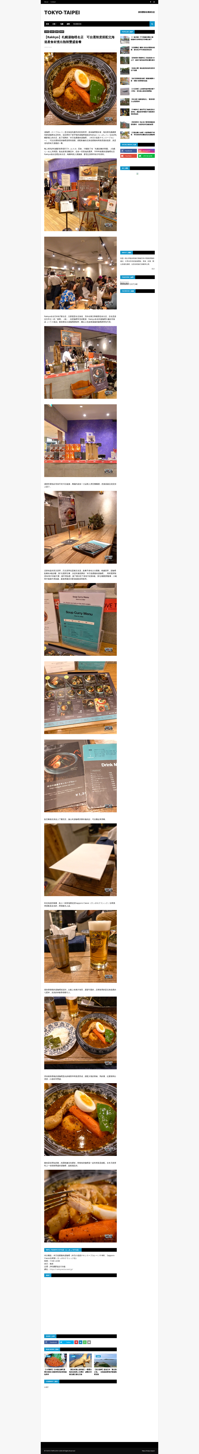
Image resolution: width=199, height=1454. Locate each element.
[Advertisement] (137, 189)
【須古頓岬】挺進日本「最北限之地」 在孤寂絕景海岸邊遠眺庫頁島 (105, 1371)
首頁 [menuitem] (47, 24)
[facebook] (151, 2)
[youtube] (128, 156)
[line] (146, 156)
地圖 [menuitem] (61, 24)
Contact (53, 2)
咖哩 (57, 31)
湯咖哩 (62, 31)
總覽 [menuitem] (68, 24)
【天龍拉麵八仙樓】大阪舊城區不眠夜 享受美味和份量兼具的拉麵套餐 (143, 133)
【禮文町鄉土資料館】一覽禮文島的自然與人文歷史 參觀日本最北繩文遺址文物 (80, 1371)
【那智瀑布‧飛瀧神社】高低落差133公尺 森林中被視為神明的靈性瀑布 (143, 59)
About (46, 2)
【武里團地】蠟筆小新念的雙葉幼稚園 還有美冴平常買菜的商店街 (143, 48)
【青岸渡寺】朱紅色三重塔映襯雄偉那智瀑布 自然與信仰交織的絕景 (143, 123)
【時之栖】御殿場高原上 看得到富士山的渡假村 (143, 100)
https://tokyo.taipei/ (148, 1451)
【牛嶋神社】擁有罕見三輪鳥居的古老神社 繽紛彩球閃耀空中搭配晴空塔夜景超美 (143, 111)
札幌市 (52, 31)
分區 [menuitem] (53, 24)
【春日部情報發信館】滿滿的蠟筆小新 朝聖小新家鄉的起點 (143, 79)
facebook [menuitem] (77, 24)
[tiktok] (128, 161)
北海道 (47, 31)
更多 (153, 269)
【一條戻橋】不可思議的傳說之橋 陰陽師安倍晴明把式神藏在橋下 (143, 38)
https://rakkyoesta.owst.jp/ (61, 1269)
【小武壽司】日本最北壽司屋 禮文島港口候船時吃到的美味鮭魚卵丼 (55, 1371)
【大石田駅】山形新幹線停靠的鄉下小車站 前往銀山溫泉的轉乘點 (143, 90)
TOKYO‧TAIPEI (62, 12)
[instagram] (154, 2)
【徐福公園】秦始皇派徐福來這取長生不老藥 (143, 69)
